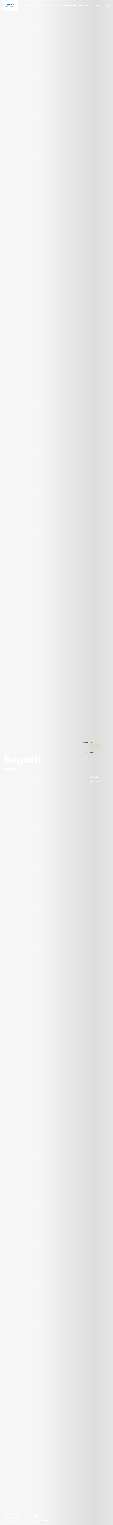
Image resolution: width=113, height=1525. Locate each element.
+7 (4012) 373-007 (11, 1514)
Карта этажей (32, 6)
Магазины (45, 6)
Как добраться (85, 6)
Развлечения (70, 6)
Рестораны (57, 6)
